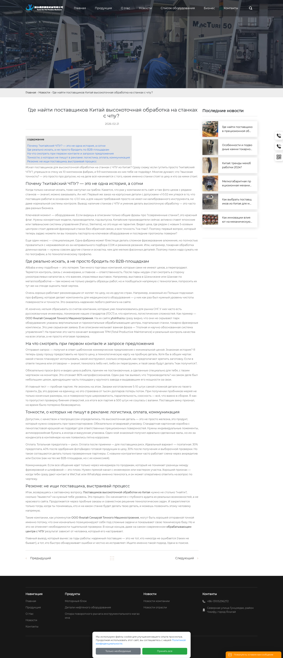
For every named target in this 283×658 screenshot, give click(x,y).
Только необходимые (118, 651)
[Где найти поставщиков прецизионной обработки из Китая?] (210, 129)
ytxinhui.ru (118, 318)
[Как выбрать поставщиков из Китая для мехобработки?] (210, 201)
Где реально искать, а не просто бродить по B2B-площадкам (68, 149)
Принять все (164, 651)
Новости (44, 92)
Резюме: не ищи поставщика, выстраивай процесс (62, 161)
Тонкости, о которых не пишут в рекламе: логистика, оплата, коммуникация (78, 157)
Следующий (184, 558)
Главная (31, 92)
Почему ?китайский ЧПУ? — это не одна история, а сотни (66, 145)
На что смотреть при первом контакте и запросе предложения (70, 153)
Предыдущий (40, 558)
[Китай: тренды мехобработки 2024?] (210, 165)
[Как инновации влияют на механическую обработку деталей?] (210, 219)
